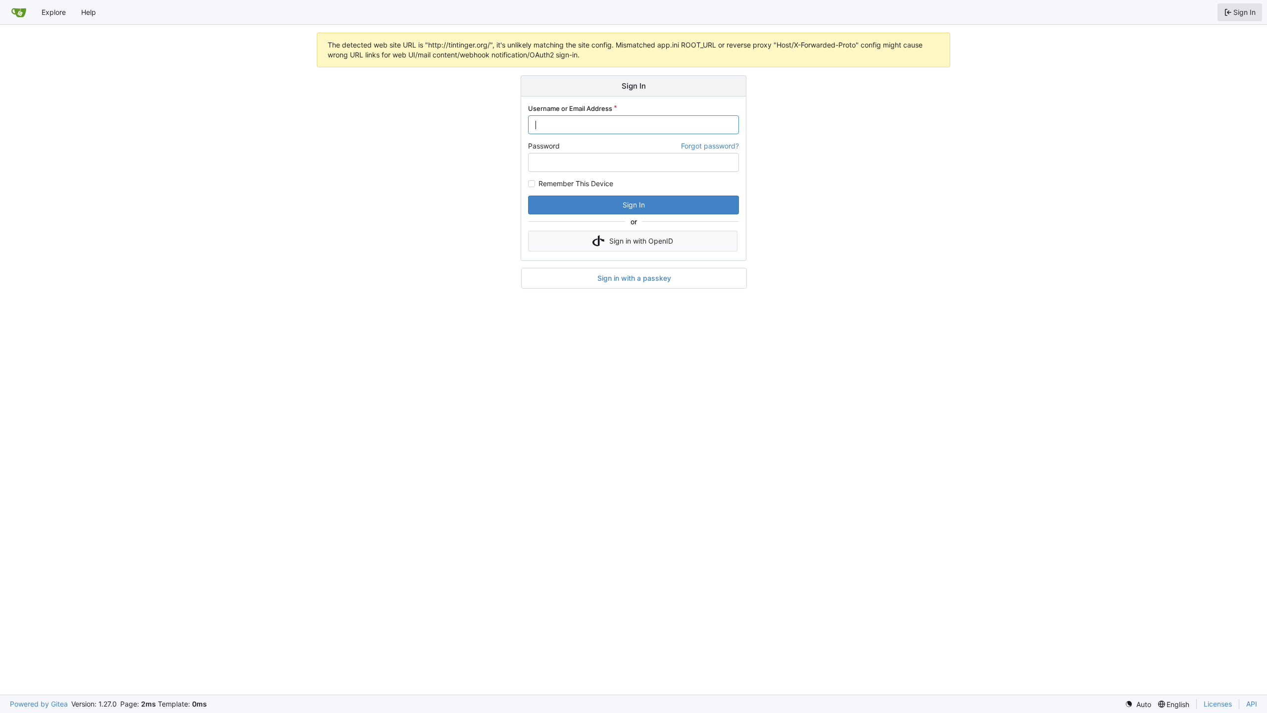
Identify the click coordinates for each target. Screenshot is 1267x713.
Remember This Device (575, 183)
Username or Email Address (570, 108)
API (1251, 704)
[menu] (1138, 704)
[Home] (19, 12)
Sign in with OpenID (641, 241)
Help (88, 12)
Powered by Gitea (39, 704)
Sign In (634, 205)
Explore (54, 12)
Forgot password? (710, 146)
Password (544, 146)
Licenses (1218, 704)
